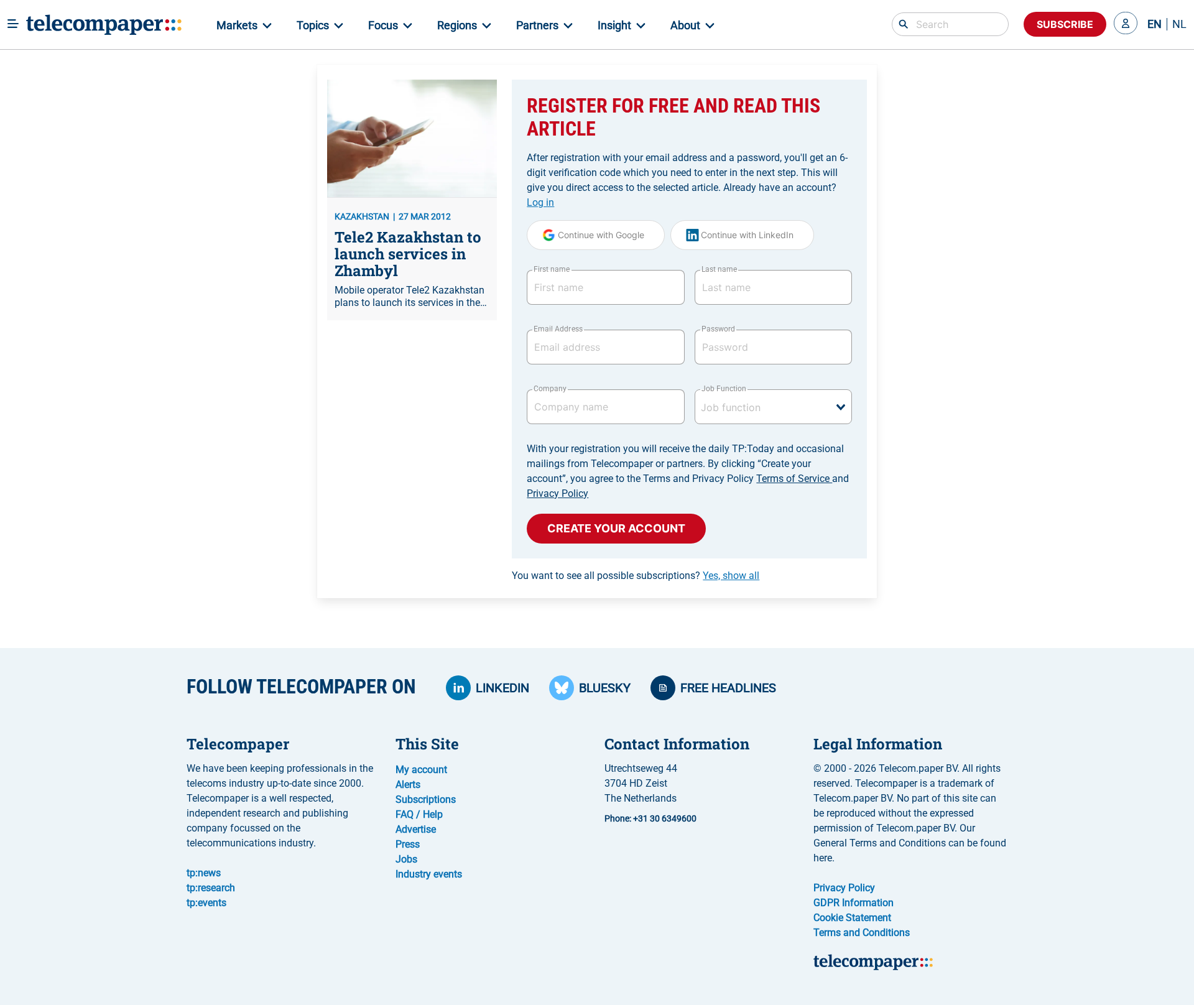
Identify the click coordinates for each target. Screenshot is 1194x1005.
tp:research (211, 888)
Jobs (406, 859)
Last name (719, 269)
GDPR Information (853, 903)
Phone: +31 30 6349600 (650, 818)
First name (552, 269)
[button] (1125, 24)
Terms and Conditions (861, 932)
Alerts (408, 784)
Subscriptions (426, 799)
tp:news (204, 873)
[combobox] (773, 406)
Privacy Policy (557, 493)
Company (550, 388)
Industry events (429, 874)
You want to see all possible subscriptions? (635, 575)
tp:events (206, 903)
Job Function (723, 388)
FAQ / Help (419, 814)
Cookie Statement (852, 918)
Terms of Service (794, 478)
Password (718, 329)
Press (408, 844)
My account (421, 770)
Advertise (416, 829)
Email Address (558, 329)
